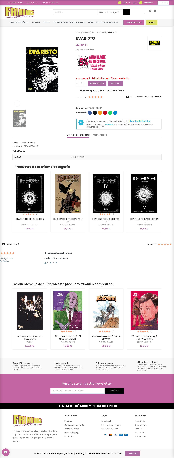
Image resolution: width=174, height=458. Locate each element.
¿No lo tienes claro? (147, 362)
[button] (14, 2)
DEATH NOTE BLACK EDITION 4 (106, 220)
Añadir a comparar (88, 90)
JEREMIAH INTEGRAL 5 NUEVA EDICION (106, 337)
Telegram (115, 113)
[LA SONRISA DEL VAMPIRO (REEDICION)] (29, 311)
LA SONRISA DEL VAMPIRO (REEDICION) (29, 337)
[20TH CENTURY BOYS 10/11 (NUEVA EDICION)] (144, 311)
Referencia (17, 146)
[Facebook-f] (162, 22)
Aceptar (132, 453)
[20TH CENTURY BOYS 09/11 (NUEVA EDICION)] (68, 311)
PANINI (29, 342)
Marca (15, 143)
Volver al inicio (156, 32)
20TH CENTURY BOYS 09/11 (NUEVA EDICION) (68, 337)
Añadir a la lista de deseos (112, 90)
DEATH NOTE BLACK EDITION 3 (30, 220)
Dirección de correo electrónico (100, 113)
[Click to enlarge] (17, 103)
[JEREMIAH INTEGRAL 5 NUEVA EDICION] (106, 311)
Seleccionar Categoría (109, 12)
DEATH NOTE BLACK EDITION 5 (144, 220)
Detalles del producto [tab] (78, 134)
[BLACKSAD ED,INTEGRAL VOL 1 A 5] (68, 193)
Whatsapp (110, 113)
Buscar (126, 12)
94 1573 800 (148, 3)
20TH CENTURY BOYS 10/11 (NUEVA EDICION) (144, 337)
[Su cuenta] (159, 12)
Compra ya (115, 83)
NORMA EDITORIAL (27, 143)
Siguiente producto (160, 32)
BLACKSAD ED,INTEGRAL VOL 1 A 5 (68, 220)
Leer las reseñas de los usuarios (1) (145, 96)
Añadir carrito (97, 83)
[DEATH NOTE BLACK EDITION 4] (106, 193)
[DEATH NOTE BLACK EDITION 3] (29, 193)
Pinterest (105, 113)
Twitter (95, 113)
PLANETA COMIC (68, 342)
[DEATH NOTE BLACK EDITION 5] (144, 193)
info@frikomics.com (131, 3)
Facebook (90, 113)
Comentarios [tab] (100, 134)
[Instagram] (167, 22)
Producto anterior (153, 32)
